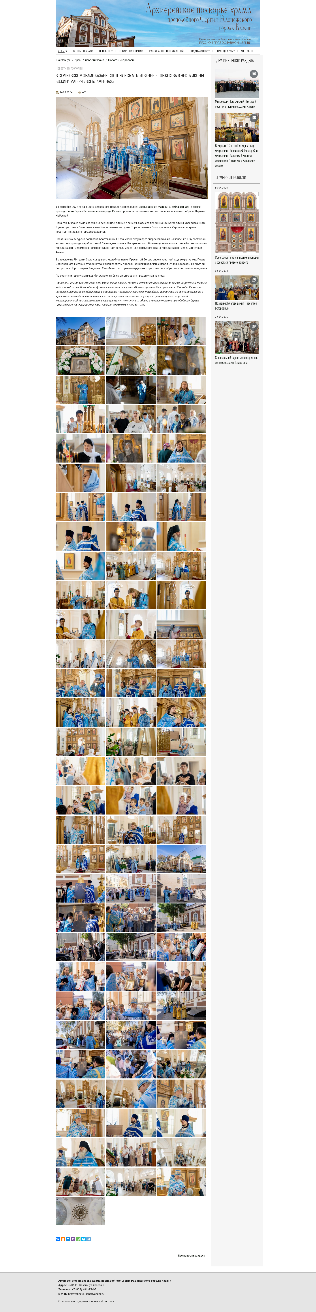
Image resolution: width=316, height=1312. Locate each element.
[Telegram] (88, 1239)
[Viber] (73, 1239)
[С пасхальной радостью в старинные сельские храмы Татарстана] (237, 337)
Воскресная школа (131, 51)
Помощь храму (225, 51)
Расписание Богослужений (166, 51)
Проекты (104, 51)
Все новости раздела (191, 1255)
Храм (61, 51)
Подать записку (199, 51)
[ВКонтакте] (58, 1239)
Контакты (247, 51)
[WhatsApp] (78, 1239)
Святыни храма (83, 51)
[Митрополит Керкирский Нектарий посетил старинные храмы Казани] (237, 83)
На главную (63, 60)
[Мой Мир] (68, 1239)
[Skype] (83, 1239)
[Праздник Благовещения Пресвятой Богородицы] (237, 287)
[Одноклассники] (63, 1239)
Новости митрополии (121, 60)
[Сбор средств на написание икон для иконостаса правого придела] (237, 223)
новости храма (94, 60)
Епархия (107, 1301)
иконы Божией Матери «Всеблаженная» (164, 206)
